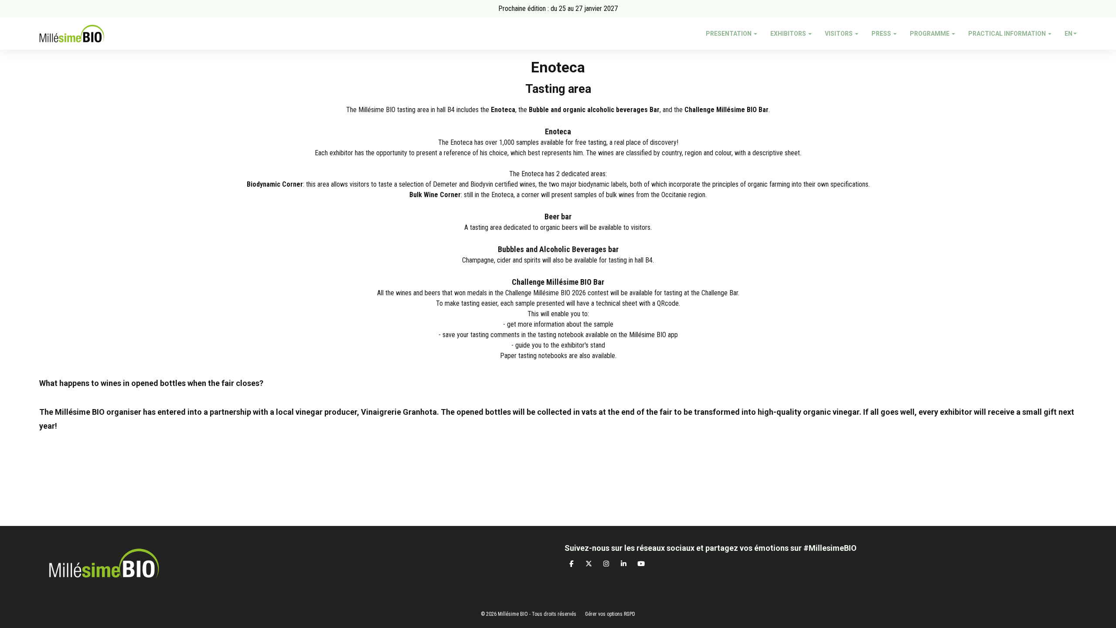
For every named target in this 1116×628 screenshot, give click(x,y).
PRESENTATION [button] (729, 33)
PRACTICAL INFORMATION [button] (1007, 33)
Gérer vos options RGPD (610, 614)
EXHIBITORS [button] (788, 33)
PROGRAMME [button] (930, 33)
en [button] (1068, 33)
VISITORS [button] (839, 33)
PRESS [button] (881, 33)
